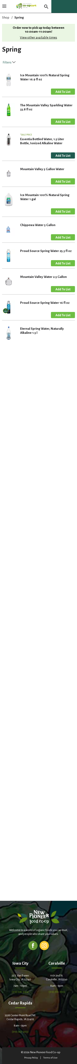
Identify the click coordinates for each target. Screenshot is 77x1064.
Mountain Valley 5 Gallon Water (42, 169)
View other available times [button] (38, 37)
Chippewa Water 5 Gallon (37, 225)
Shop (5, 17)
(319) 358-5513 (57, 991)
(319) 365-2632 (20, 1031)
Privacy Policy (31, 1057)
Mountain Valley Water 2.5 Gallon (43, 276)
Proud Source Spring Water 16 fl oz (45, 302)
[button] (63, 92)
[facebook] (33, 945)
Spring (19, 17)
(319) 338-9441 (20, 991)
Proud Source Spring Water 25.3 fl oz (46, 251)
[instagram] (44, 945)
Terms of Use (50, 1057)
